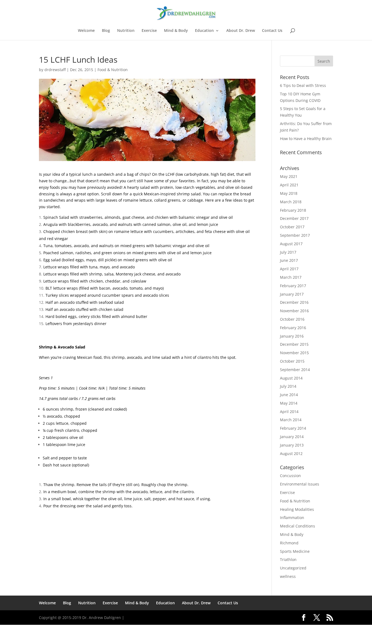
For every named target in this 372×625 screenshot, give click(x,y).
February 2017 (293, 285)
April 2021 (289, 184)
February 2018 (293, 210)
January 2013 (292, 445)
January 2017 (292, 294)
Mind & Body (176, 31)
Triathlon (288, 559)
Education (204, 31)
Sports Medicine (295, 551)
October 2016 (292, 319)
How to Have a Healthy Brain (306, 138)
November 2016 (294, 310)
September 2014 (295, 369)
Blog (106, 31)
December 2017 (294, 218)
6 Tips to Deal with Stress (303, 85)
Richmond (289, 542)
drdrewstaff (55, 69)
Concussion (290, 475)
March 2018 (290, 201)
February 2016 (293, 327)
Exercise (149, 31)
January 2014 (292, 436)
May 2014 (288, 403)
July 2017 (288, 252)
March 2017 (290, 277)
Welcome (86, 31)
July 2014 (288, 386)
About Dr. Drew (240, 31)
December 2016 (294, 302)
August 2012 (291, 453)
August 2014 (291, 378)
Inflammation (292, 517)
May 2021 (288, 176)
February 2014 (293, 428)
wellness (288, 576)
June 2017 (289, 260)
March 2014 (290, 419)
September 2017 (295, 235)
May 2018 (288, 193)
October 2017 (292, 226)
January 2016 (292, 336)
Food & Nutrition (112, 69)
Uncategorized (293, 568)
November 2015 (294, 352)
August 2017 (291, 243)
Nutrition (126, 31)
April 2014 (289, 411)
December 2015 (294, 344)
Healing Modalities (297, 509)
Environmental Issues (299, 484)
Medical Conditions (297, 526)
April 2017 (289, 268)
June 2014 (289, 394)
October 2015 (292, 361)
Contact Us (272, 31)
